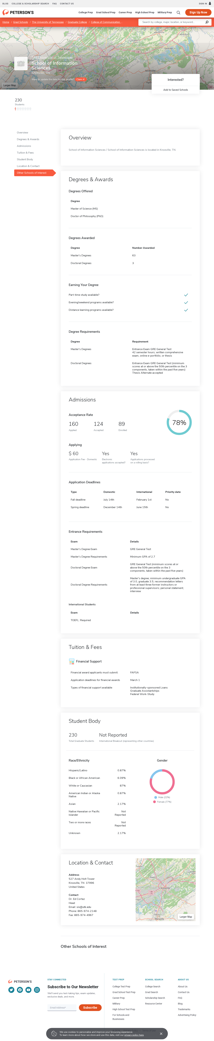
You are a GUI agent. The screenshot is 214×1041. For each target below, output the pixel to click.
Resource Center (153, 1003)
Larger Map (10, 85)
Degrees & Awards (28, 139)
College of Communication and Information (115, 22)
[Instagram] (37, 990)
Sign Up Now (198, 12)
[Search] (178, 12)
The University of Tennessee (48, 22)
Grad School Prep (105, 12)
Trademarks (184, 1009)
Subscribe (90, 1007)
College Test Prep (121, 986)
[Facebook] (20, 990)
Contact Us (183, 992)
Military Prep (165, 12)
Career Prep (125, 12)
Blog (5, 4)
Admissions (24, 146)
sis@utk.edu (84, 907)
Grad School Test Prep (124, 992)
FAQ (54, 4)
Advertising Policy (187, 1015)
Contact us (67, 4)
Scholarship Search (155, 998)
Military (116, 1003)
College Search (152, 986)
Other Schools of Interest (31, 173)
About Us (182, 986)
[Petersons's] (18, 12)
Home (6, 22)
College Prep (86, 12)
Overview (22, 132)
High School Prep (144, 12)
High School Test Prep (124, 1009)
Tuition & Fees (25, 153)
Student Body (25, 159)
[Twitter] (11, 990)
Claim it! (80, 79)
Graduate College (77, 22)
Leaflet (175, 28)
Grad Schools (20, 22)
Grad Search (151, 992)
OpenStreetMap (191, 28)
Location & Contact (28, 166)
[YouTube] (28, 990)
